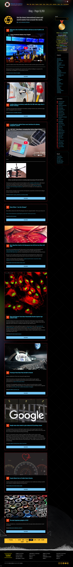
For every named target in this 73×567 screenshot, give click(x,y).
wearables (26, 195)
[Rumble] (68, 563)
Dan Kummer (11, 73)
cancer (60, 38)
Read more (26, 77)
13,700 (19, 540)
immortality (60, 42)
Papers (44, 4)
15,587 (22, 542)
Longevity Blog (59, 157)
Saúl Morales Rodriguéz (60, 103)
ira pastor (59, 43)
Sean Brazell (11, 195)
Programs (37, 4)
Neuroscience (67, 45)
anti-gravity (59, 70)
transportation (20, 112)
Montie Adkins (61, 143)
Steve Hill (10, 216)
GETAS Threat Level (8, 555)
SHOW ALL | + (58, 148)
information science (22, 263)
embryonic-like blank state (11, 252)
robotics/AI (15, 73)
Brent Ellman (60, 137)
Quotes (58, 4)
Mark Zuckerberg (60, 67)
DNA (58, 61)
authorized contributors (26, 22)
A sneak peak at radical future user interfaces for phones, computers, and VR (25, 125)
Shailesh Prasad (11, 263)
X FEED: (17, 555)
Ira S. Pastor (60, 145)
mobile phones (19, 195)
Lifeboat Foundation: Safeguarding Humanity (13, 4)
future (64, 39)
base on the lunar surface (19, 381)
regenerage (64, 46)
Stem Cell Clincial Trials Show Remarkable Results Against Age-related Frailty (26, 317)
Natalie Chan (60, 133)
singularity (18, 73)
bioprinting (59, 82)
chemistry (59, 88)
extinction (62, 39)
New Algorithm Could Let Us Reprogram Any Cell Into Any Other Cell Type (27, 245)
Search (67, 19)
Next (27, 542)
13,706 (42, 540)
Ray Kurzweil (59, 62)
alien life (58, 69)
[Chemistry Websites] (62, 25)
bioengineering (59, 79)
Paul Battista (60, 111)
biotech (64, 35)
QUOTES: (57, 558)
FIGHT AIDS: (17, 557)
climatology (59, 89)
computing (14, 195)
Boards (33, 4)
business (58, 87)
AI (59, 32)
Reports (40, 4)
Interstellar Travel (65, 42)
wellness (65, 50)
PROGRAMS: (58, 557)
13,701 (23, 540)
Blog (30, 4)
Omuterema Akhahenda (60, 122)
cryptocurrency (63, 38)
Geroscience (59, 156)
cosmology (59, 92)
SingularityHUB (60, 162)
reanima (60, 46)
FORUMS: (44, 558)
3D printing (15, 443)
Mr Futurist (59, 158)
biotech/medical (16, 263)
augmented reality (60, 75)
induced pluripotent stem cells (12, 250)
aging (57, 33)
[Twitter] (61, 563)
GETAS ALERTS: (58, 553)
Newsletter (55, 4)
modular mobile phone (34, 182)
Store (62, 4)
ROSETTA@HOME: (18, 558)
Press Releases (66, 4)
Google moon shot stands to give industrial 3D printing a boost (26, 425)
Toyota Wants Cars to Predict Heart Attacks (21, 478)
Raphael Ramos (61, 132)
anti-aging (65, 33)
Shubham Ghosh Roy (62, 105)
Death (67, 38)
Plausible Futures (60, 161)
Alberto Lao (60, 129)
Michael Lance (61, 140)
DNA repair (29, 327)
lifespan (57, 45)
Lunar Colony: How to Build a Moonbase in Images (22, 386)
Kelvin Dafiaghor (61, 114)
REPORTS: (30, 557)
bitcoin (63, 36)
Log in (19, 22)
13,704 (35, 540)
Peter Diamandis (60, 60)
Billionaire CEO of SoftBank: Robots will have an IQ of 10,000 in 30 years (27, 30)
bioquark (60, 35)
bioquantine (64, 34)
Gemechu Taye (61, 112)
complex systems (60, 90)
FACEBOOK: (17, 553)
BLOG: (30, 555)
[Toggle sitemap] (65, 1)
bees (58, 77)
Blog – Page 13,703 (36, 11)
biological (59, 80)
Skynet (58, 66)
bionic (58, 81)
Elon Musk (59, 64)
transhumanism (60, 50)
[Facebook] (59, 563)
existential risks (58, 39)
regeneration (59, 47)
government (15, 389)
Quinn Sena (60, 106)
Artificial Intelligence (60, 34)
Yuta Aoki (60, 126)
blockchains (59, 86)
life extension (14, 216)
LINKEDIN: (44, 553)
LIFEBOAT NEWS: (31, 553)
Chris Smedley (61, 146)
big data (58, 78)
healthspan (63, 41)
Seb (59, 139)
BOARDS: (57, 555)
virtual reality (23, 195)
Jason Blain (60, 142)
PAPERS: (30, 558)
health (59, 41)
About (28, 4)
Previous (11, 540)
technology (65, 49)
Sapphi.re (21, 563)
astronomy (59, 73)
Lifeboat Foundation (11, 563)
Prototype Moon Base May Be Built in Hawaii (21, 373)
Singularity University (61, 65)
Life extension (64, 43)
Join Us (50, 4)
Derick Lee (60, 127)
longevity (62, 45)
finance (18, 443)
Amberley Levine (11, 486)
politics (58, 46)
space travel (24, 443)
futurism (67, 39)
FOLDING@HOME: (45, 557)
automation (59, 76)
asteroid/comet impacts (61, 72)
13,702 (26, 540)
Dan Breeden (60, 108)
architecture (59, 71)
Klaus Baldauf (11, 389)
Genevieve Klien (61, 101)
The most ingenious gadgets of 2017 (19, 520)
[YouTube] (65, 563)
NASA (64, 45)
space (18, 389)
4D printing (59, 59)
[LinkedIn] (63, 563)
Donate (47, 4)
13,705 (39, 540)
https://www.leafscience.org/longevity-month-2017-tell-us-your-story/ (21, 213)
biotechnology (59, 36)
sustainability (15, 112)
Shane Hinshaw (61, 130)
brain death (58, 38)
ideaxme (57, 42)
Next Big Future (60, 160)
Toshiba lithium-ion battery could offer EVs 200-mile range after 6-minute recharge (27, 105)
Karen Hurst (60, 115)
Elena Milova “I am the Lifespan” (18, 207)
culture (65, 38)
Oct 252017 (8, 30)
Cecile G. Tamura (61, 125)
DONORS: (44, 555)
